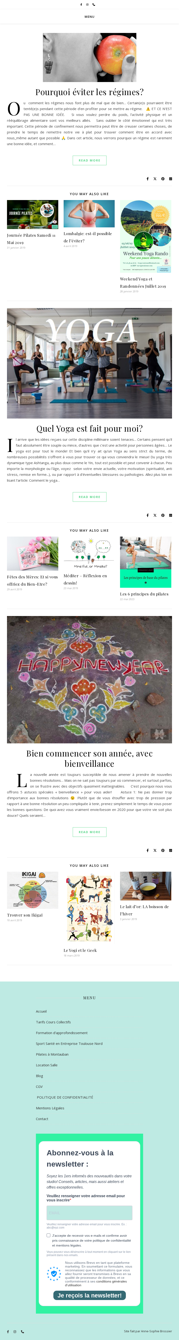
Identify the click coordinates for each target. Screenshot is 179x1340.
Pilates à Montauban (52, 1054)
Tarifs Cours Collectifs (53, 1022)
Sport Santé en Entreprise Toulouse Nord (69, 1043)
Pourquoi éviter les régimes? (89, 91)
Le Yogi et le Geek (80, 950)
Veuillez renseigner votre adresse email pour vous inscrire (86, 1198)
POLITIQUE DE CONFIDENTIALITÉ (64, 1097)
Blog (39, 1075)
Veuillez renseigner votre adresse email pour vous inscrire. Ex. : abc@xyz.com (87, 1226)
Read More (89, 160)
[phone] (94, 4)
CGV (39, 1086)
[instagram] (87, 4)
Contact (42, 1118)
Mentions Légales (50, 1108)
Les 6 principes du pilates (144, 593)
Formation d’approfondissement (62, 1032)
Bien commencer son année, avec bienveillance (89, 758)
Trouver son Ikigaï (25, 914)
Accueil (41, 1011)
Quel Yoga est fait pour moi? (89, 428)
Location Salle (47, 1065)
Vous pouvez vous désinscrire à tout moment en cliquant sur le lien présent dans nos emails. (89, 1253)
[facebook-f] (81, 4)
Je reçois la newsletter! (90, 1295)
